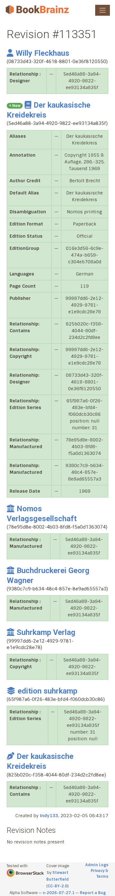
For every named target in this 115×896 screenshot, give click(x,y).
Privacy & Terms (99, 873)
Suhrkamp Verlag (46, 632)
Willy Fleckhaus (42, 53)
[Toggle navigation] (102, 10)
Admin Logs (96, 864)
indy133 (49, 815)
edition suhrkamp (47, 690)
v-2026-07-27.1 (58, 892)
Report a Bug (93, 892)
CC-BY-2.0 (57, 886)
